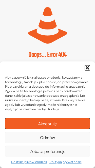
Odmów (47, 137)
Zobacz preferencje (47, 151)
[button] (87, 67)
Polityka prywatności (65, 162)
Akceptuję (47, 123)
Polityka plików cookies (29, 162)
